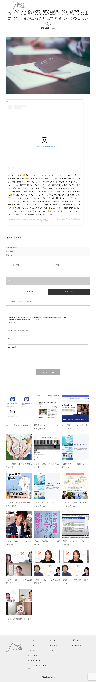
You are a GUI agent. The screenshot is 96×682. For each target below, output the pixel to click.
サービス (31, 640)
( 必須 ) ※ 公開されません (18, 330)
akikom (15, 247)
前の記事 (16, 265)
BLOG (64, 11)
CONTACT (74, 11)
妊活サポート (32, 655)
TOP (17, 11)
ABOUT (36, 11)
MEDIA (46, 11)
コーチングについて (35, 645)
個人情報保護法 (77, 645)
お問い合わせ (76, 640)
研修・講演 (31, 650)
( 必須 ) (11, 322)
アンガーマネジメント (35, 660)
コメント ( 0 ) (69, 291)
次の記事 (56, 265)
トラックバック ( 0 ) (27, 291)
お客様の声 (53, 645)
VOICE (55, 11)
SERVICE (26, 11)
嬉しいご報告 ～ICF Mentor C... (18, 425)
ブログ (52, 650)
